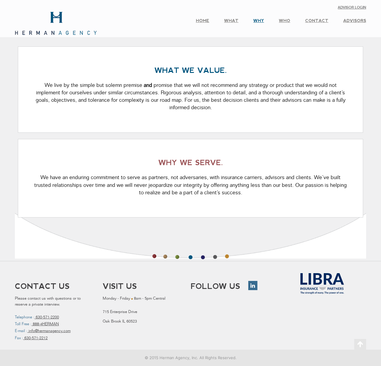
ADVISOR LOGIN (352, 8)
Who (284, 20)
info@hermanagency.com (49, 331)
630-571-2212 (35, 338)
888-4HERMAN (45, 324)
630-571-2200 (47, 318)
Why (258, 20)
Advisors (354, 20)
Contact (316, 20)
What (231, 20)
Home (202, 20)
